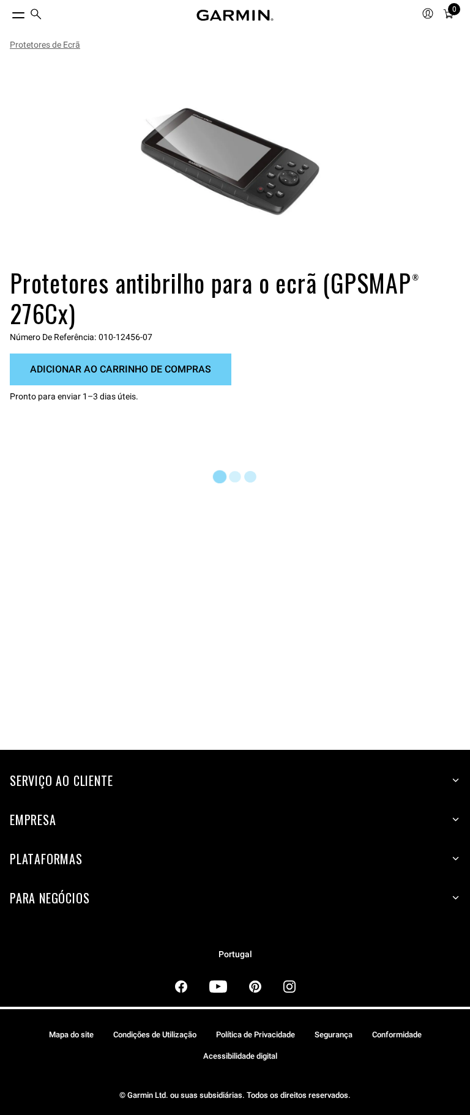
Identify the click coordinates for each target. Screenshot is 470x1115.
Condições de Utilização (154, 1034)
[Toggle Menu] (7, 12)
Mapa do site (71, 1034)
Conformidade (397, 1034)
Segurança (333, 1034)
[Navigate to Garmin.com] (235, 15)
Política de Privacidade (255, 1034)
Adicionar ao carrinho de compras (120, 369)
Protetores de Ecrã (45, 44)
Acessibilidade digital (240, 1056)
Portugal (235, 954)
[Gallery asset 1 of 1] (230, 161)
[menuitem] (36, 15)
